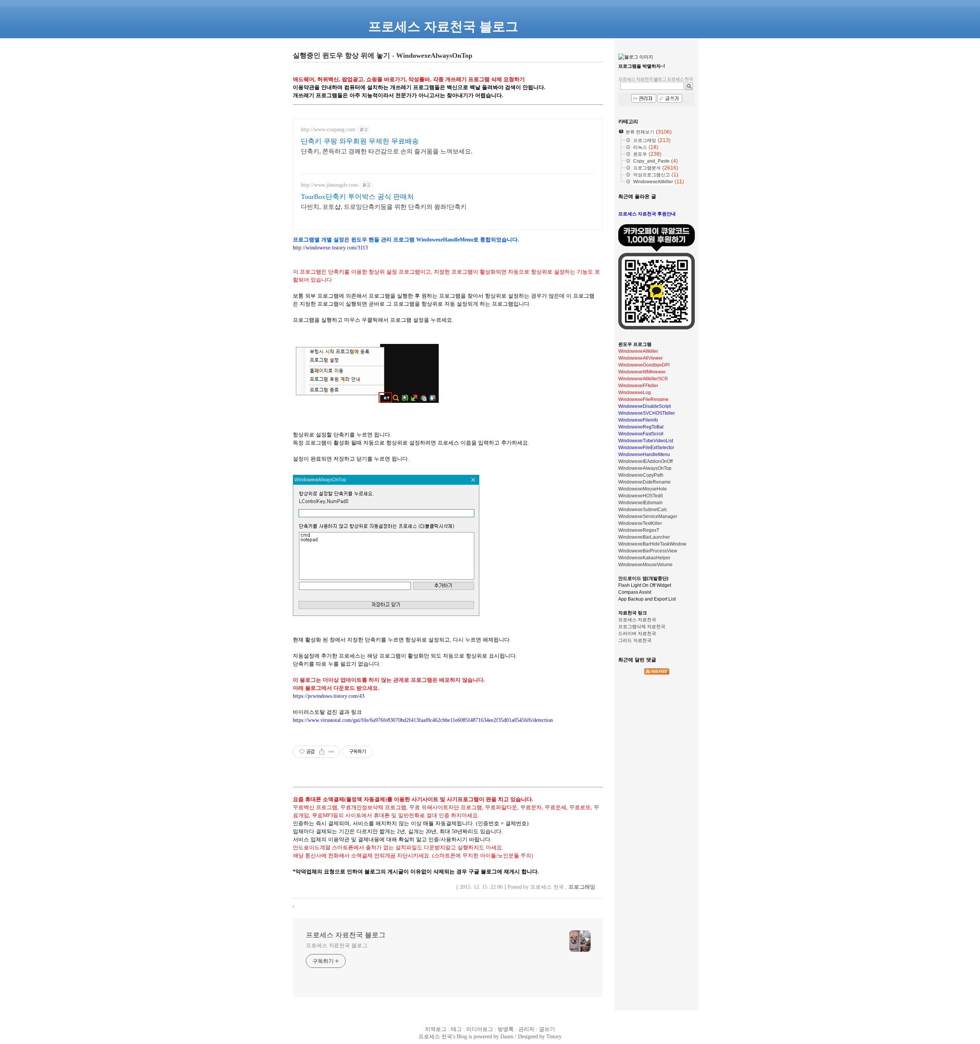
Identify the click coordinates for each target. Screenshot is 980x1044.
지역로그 (435, 1029)
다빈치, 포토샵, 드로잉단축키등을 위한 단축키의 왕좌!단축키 (384, 207)
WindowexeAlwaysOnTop (644, 468)
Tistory (554, 1036)
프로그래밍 (581, 887)
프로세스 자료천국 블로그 (345, 935)
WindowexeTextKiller (640, 523)
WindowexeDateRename (644, 482)
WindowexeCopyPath (640, 475)
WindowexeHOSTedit (640, 495)
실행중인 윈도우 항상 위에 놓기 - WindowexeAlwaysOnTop (382, 55)
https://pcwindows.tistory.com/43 (328, 696)
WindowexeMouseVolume (645, 564)
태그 (456, 1029)
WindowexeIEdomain (640, 502)
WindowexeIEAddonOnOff (645, 461)
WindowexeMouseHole (642, 489)
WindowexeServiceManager (647, 516)
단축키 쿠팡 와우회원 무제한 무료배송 (360, 141)
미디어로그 (479, 1029)
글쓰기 (547, 1029)
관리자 (526, 1029)
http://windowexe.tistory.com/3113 (330, 248)
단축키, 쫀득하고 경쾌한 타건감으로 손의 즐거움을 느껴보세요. (386, 151)
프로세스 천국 (435, 1036)
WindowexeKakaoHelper (644, 557)
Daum (506, 1036)
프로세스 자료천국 (637, 619)
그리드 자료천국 (635, 640)
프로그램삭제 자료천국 (641, 626)
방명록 (506, 1029)
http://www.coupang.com (328, 129)
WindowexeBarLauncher (644, 537)
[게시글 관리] (331, 751)
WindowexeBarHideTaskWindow (652, 544)
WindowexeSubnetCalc (642, 509)
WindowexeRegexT (638, 530)
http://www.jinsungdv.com (329, 185)
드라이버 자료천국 (637, 633)
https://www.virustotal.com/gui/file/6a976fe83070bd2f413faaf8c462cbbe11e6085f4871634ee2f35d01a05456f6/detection (423, 720)
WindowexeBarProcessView (647, 551)
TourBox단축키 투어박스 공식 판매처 (357, 196)
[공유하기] (322, 751)
